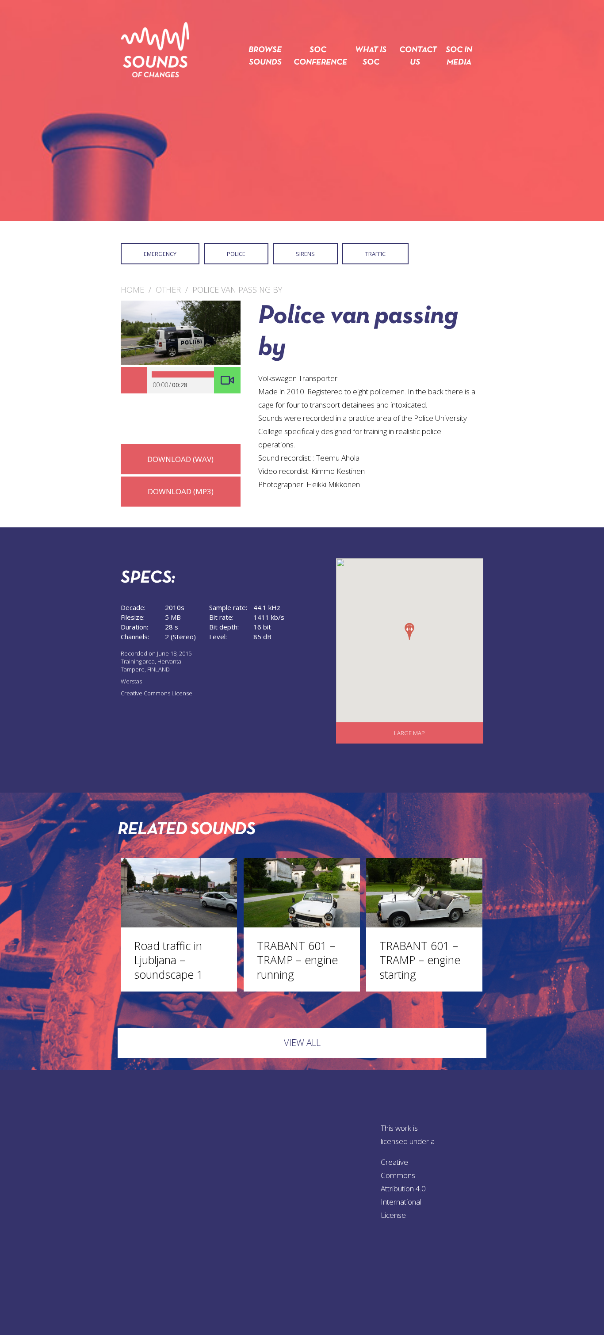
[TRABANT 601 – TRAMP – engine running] (302, 924)
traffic (375, 254)
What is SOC (370, 56)
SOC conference (318, 56)
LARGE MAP (409, 733)
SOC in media (459, 56)
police (236, 254)
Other (168, 289)
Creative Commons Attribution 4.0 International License (403, 1188)
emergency (160, 254)
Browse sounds (265, 56)
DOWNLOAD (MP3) (181, 491)
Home (132, 289)
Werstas (131, 681)
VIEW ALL (302, 1043)
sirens (305, 254)
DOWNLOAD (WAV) (180, 459)
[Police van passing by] (180, 362)
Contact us (414, 56)
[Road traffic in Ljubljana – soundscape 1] (179, 924)
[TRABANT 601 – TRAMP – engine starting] (424, 924)
